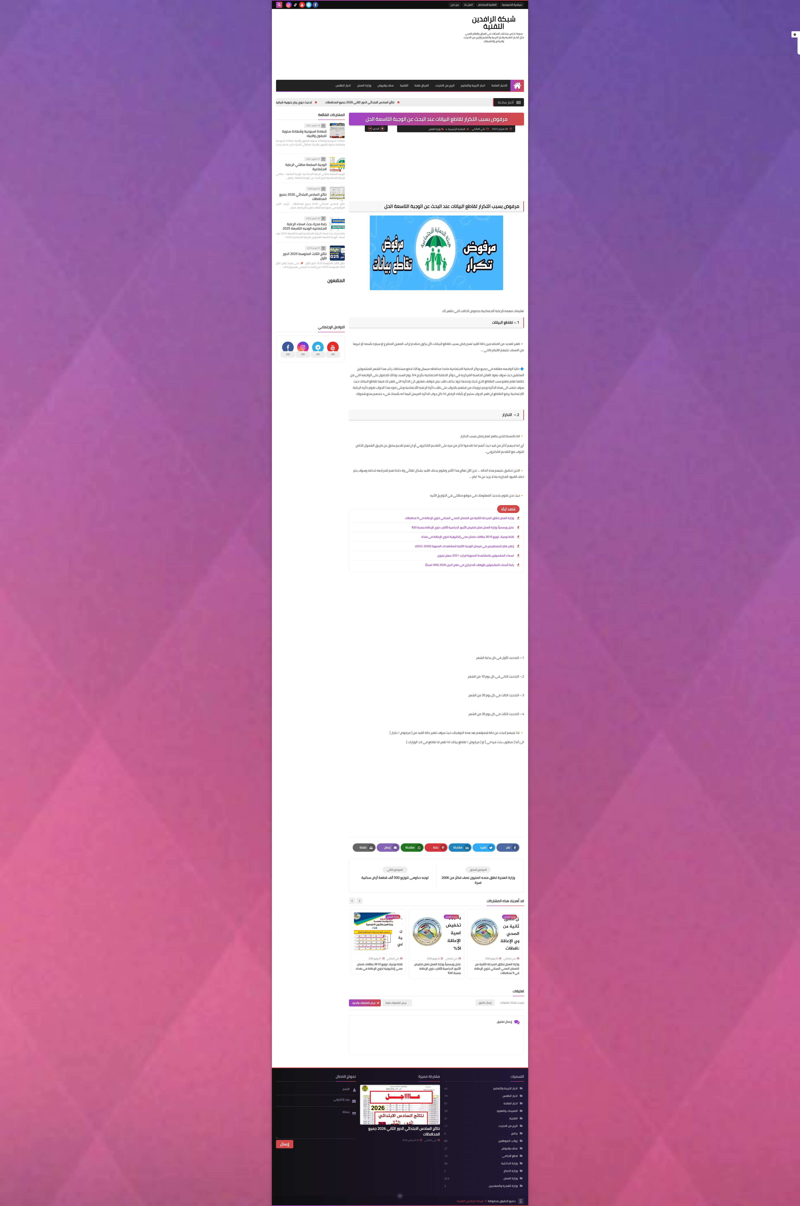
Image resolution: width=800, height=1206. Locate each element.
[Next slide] (352, 901)
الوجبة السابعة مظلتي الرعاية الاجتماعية (306, 166)
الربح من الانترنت (445, 85)
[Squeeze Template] (521, 1201)
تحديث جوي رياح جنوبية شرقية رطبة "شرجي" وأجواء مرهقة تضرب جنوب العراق (367, 102)
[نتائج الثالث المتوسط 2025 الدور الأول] (337, 253)
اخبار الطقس (343, 85)
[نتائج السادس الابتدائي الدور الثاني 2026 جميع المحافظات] (400, 1105)
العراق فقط (422, 85)
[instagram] (289, 5)
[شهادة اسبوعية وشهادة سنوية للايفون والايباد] (337, 130)
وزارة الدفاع (511, 1171)
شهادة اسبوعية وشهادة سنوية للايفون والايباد (304, 133)
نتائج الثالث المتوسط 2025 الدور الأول (305, 256)
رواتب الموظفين (508, 1141)
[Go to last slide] (359, 901)
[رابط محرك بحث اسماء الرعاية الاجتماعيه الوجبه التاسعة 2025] (337, 223)
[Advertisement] (352, 44)
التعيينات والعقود (507, 1111)
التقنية (404, 85)
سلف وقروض (386, 85)
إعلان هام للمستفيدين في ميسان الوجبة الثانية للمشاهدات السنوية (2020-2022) (464, 546)
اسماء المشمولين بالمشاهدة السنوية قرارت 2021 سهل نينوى (475, 555)
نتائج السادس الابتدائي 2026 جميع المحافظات (303, 196)
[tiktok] (295, 5)
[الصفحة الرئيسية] (517, 85)
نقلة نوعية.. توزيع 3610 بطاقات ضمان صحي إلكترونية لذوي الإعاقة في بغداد (467, 536)
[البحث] (279, 5)
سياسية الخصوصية (512, 4)
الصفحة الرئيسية (456, 129)
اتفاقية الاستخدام (487, 4)
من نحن (455, 4)
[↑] (400, 1196)
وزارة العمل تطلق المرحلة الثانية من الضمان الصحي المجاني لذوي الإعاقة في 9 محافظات (459, 518)
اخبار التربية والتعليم (473, 85)
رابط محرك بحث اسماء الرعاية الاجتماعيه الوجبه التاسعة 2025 (305, 226)
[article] (394, 873)
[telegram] (309, 5)
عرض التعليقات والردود (364, 1002)
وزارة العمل (364, 85)
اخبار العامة (511, 1103)
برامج (514, 1133)
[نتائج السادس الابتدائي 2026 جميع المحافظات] (337, 193)
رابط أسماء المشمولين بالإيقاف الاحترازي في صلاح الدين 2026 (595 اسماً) (469, 565)
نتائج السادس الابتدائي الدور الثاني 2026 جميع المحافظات (463, 102)
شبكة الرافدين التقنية (494, 22)
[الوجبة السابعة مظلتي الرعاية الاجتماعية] (337, 164)
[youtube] (302, 5)
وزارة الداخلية (509, 1163)
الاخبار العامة (499, 85)
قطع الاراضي (510, 1156)
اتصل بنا (468, 4)
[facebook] (315, 5)
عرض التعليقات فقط (396, 1002)
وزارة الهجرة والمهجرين (503, 1186)
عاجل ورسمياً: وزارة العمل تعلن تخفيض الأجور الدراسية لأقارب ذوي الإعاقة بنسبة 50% (463, 527)
